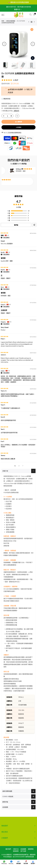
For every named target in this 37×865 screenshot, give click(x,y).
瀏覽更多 (16, 111)
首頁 (2, 21)
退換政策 (16, 851)
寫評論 (16, 225)
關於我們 (8, 849)
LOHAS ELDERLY (20, 856)
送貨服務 (23, 849)
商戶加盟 (23, 851)
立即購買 (18, 127)
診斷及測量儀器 (10, 21)
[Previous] (4, 44)
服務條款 (31, 849)
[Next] (33, 44)
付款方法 (16, 849)
